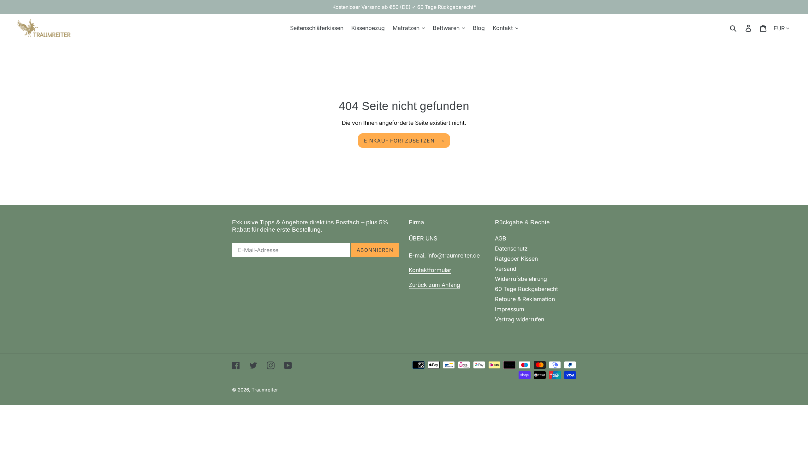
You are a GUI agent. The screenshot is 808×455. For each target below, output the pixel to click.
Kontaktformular (430, 270)
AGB (500, 238)
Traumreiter (265, 390)
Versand (505, 268)
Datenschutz (511, 248)
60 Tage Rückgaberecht (526, 289)
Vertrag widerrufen (519, 319)
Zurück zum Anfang (434, 285)
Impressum (509, 309)
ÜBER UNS (423, 238)
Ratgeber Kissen (516, 258)
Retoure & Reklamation (525, 299)
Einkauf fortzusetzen (399, 140)
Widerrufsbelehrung (521, 279)
